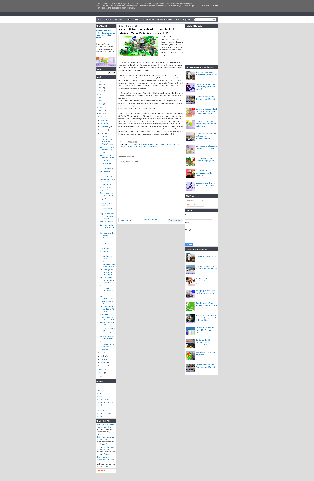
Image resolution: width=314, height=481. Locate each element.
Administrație (118, 19)
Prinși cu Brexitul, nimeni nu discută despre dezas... (107, 158)
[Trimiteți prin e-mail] (129, 142)
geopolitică (100, 411)
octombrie (104, 123)
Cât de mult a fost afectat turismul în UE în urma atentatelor (205, 330)
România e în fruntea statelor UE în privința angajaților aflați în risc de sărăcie (206, 318)
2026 (101, 81)
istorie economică (103, 399)
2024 (101, 88)
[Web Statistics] (101, 471)
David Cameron (159, 144)
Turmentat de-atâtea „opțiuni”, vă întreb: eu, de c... (107, 330)
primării (99, 408)
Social (137, 19)
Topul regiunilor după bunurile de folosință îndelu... (107, 142)
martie (103, 359)
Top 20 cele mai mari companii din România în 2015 (107, 264)
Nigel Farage (142, 146)
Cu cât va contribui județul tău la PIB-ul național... (107, 309)
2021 (101, 98)
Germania (123, 146)
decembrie (105, 117)
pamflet (150, 146)
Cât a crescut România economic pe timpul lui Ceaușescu (204, 173)
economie (100, 388)
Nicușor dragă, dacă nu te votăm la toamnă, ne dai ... (107, 272)
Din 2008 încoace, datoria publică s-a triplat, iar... (107, 280)
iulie (102, 133)
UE (160, 146)
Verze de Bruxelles (107, 222)
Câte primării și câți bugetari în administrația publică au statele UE (206, 86)
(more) (99, 434)
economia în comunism (105, 413)
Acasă (99, 19)
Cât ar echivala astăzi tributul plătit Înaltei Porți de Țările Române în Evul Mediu (206, 111)
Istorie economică (148, 19)
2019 (101, 104)
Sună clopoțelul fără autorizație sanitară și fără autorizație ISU (205, 342)
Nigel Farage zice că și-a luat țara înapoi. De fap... (107, 181)
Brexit (151, 144)
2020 (101, 101)
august (103, 130)
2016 (101, 114)
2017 (101, 111)
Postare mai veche (175, 220)
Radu (98, 437)
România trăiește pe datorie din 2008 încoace (107, 150)
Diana (99, 425)
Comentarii (193, 205)
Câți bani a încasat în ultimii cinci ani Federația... (107, 216)
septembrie (105, 127)
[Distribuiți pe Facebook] (136, 142)
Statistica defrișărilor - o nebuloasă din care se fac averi (205, 281)
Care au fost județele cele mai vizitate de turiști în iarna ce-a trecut (206, 268)
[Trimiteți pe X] (133, 142)
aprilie (103, 356)
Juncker (129, 146)
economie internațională (173, 144)
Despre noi (186, 19)
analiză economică (103, 385)
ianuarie (104, 366)
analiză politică (133, 144)
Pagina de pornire (150, 219)
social (99, 393)
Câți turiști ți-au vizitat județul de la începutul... (107, 246)
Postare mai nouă (125, 220)
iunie (103, 136)
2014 (101, 373)
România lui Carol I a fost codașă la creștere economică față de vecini (206, 123)
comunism (100, 416)
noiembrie (104, 120)
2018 (101, 107)
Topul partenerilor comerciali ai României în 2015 (107, 166)
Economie (108, 19)
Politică (129, 19)
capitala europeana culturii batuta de (105, 459)
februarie (104, 363)
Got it (215, 6)
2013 (101, 376)
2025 (101, 84)
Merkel (135, 146)
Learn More (205, 6)
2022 (101, 94)
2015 (101, 370)
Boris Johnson (144, 144)
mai (102, 353)
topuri (98, 391)
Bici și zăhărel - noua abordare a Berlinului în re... (107, 173)
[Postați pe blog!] (131, 142)
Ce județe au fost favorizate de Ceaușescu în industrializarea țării (206, 136)
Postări (191, 201)
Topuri (177, 19)
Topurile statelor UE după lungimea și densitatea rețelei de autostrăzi (206, 305)
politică (155, 146)
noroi (98, 447)
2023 (101, 91)
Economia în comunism (164, 19)
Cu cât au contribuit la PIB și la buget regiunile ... (107, 227)
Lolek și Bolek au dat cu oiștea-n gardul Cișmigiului (107, 317)
